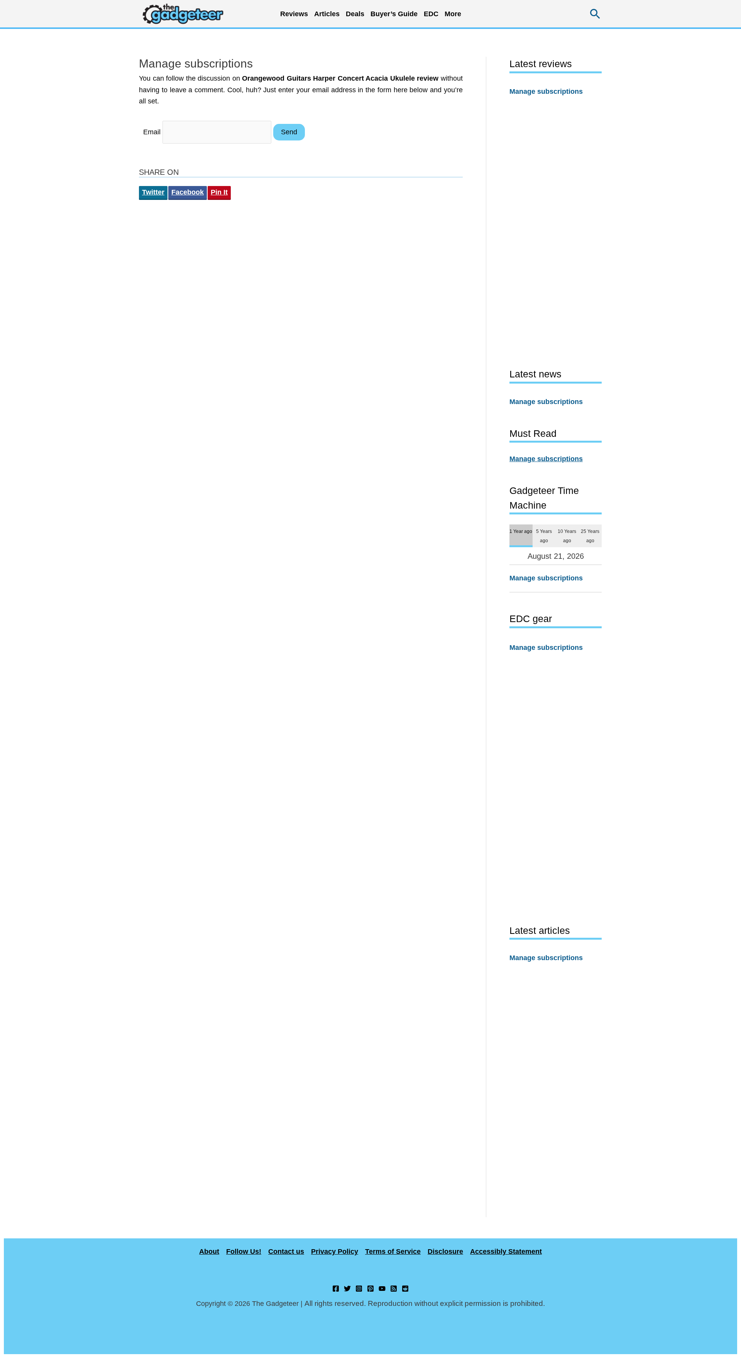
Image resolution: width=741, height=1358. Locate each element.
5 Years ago (544, 536)
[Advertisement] (555, 232)
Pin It (219, 192)
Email (152, 132)
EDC (431, 14)
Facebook (187, 192)
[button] (595, 13)
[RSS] (393, 1288)
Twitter (153, 192)
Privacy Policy (334, 1251)
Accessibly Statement (506, 1251)
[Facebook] (335, 1288)
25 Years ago (590, 536)
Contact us (286, 1251)
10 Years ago (567, 536)
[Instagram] (358, 1288)
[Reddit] (405, 1288)
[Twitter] (347, 1288)
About (209, 1251)
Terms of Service (393, 1251)
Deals (355, 14)
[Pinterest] (370, 1288)
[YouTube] (382, 1288)
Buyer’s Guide (394, 14)
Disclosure (445, 1251)
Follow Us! (243, 1251)
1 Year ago (520, 531)
